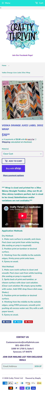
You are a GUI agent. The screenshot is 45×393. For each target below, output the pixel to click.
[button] (22, 139)
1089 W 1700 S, (19, 348)
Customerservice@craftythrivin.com (22, 342)
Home (4, 65)
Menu (7, 3)
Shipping (6, 142)
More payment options (13, 175)
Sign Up (38, 366)
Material (5, 149)
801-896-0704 (22, 345)
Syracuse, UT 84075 (22, 351)
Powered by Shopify (33, 378)
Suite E (30, 348)
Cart (41, 3)
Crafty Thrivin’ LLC (16, 378)
